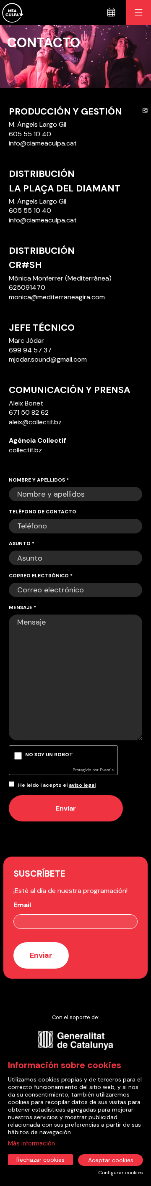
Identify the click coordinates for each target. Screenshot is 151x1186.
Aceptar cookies (110, 1160)
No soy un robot (49, 754)
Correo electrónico (41, 575)
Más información (31, 1143)
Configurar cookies (120, 1172)
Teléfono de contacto (42, 511)
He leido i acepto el (57, 785)
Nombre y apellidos (39, 480)
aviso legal (82, 785)
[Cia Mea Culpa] (11, 13)
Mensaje (22, 607)
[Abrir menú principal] (138, 12)
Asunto (21, 543)
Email (22, 904)
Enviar (66, 808)
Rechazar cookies (40, 1159)
